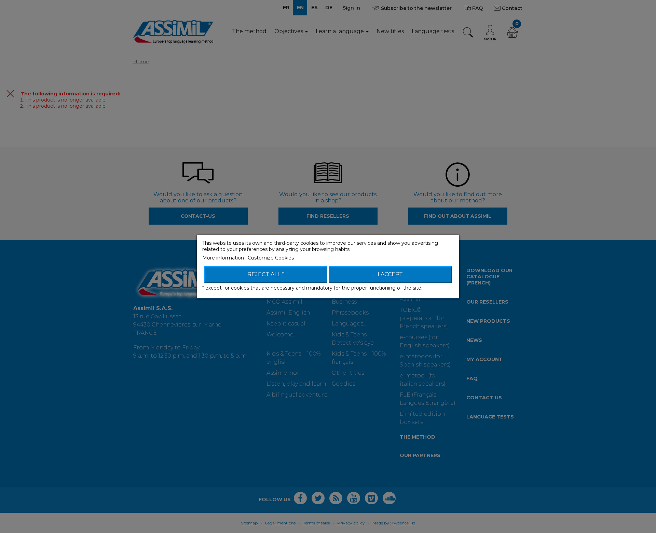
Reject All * (265, 274)
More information (223, 258)
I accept (390, 274)
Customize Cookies (271, 258)
